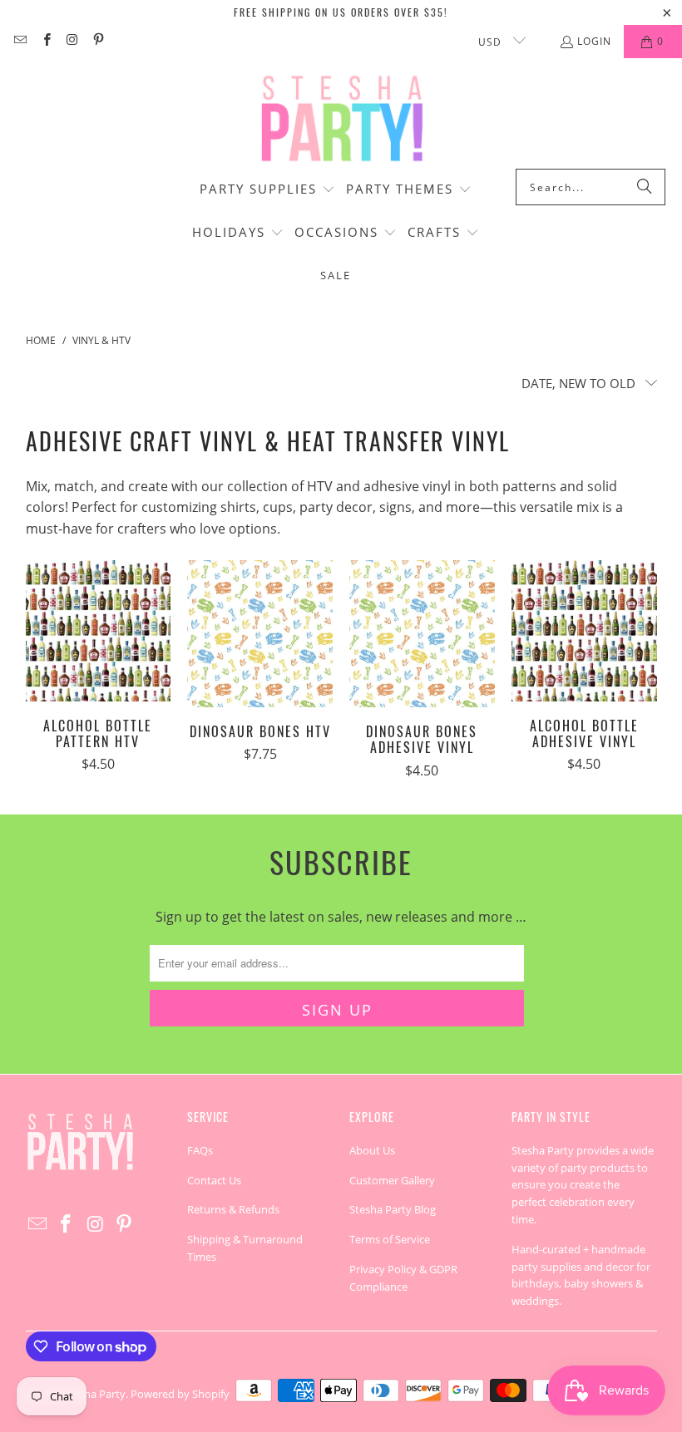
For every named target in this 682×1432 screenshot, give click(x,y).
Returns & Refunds (233, 1209)
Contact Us (214, 1180)
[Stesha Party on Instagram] (72, 41)
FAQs (200, 1150)
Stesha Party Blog (392, 1209)
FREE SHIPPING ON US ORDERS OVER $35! (341, 12)
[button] (267, 190)
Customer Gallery (392, 1180)
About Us (372, 1150)
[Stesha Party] (341, 117)
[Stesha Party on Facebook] (45, 41)
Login (594, 41)
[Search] (644, 187)
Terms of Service (389, 1239)
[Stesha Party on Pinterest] (98, 41)
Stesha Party (94, 1393)
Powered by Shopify (180, 1393)
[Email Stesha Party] (19, 41)
